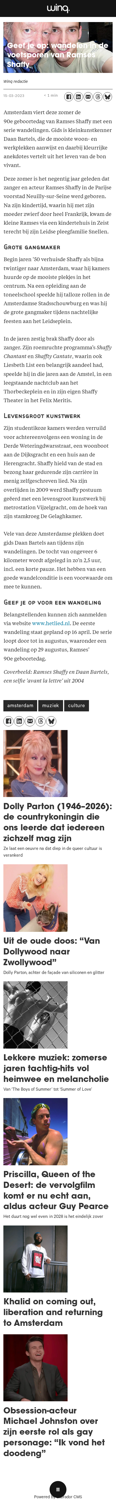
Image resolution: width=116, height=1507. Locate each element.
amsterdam (20, 706)
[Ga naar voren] (58, 8)
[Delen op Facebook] (68, 96)
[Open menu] (58, 1489)
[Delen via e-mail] (88, 96)
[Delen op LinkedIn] (78, 96)
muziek (50, 706)
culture (76, 706)
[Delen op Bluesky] (107, 96)
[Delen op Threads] (97, 96)
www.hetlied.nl (51, 623)
